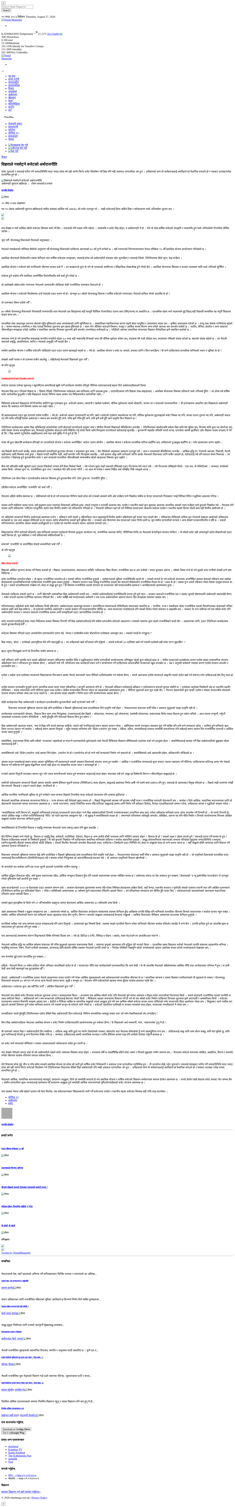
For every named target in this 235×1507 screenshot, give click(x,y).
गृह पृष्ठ (11, 76)
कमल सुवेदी (7, 1389)
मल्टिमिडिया (14, 103)
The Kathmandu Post (19, 1455)
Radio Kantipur (16, 1452)
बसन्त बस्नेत (7, 1287)
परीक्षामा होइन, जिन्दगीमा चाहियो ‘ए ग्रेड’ (17, 1206)
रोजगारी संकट (15, 123)
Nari (10, 1461)
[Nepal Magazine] (11, 19)
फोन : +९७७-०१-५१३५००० (22, 1475)
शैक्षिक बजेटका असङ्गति (9, 563)
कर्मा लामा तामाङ (9, 1313)
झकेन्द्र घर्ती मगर (9, 1415)
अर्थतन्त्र (12, 94)
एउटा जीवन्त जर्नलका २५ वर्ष (12, 1148)
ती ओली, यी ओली (8, 1225)
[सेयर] (5, 197)
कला (10, 100)
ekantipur (13, 1446)
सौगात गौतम (7, 1364)
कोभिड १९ (13, 133)
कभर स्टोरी (13, 79)
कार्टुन (11, 106)
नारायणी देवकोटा (28, 1415)
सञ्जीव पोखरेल (7, 190)
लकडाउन (13, 136)
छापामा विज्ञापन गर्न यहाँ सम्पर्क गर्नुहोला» (21, 1491)
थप (10, 110)
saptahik (12, 1458)
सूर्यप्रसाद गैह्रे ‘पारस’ (12, 1338)
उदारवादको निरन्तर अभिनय (12, 1168)
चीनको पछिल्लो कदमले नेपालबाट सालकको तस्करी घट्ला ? (24, 1187)
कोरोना (11, 129)
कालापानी (13, 126)
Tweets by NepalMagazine (15, 1252)
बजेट (10, 1103)
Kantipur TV (15, 1449)
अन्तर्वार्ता (12, 91)
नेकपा (11, 139)
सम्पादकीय (13, 82)
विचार (11, 88)
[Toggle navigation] (2, 71)
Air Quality (54, 33)
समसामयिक (14, 85)
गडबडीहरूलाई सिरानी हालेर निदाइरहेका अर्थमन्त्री (17, 378)
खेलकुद (12, 97)
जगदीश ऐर (20, 1389)
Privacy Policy (39, 1497)
